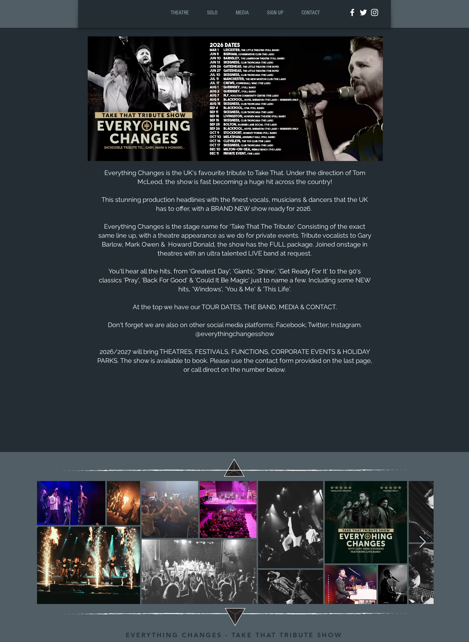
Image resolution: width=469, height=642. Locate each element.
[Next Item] (422, 542)
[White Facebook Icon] (352, 12)
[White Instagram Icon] (374, 12)
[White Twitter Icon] (363, 12)
